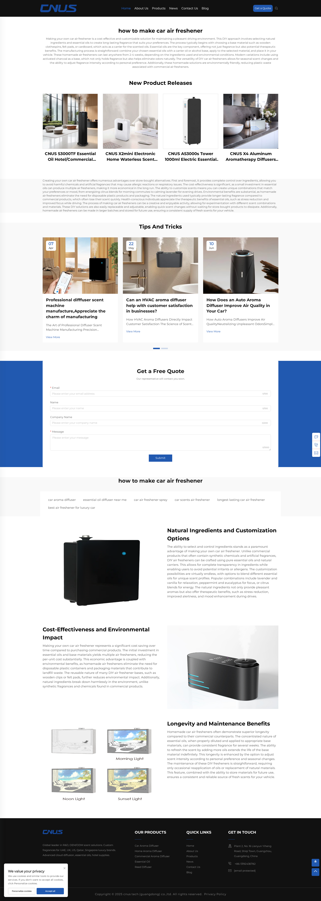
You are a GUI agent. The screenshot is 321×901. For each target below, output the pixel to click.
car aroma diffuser (62, 500)
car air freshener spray (150, 500)
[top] (315, 872)
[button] (156, 348)
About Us (141, 8)
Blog (205, 8)
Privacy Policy (215, 894)
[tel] (316, 445)
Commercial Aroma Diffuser (152, 856)
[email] (316, 453)
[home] (58, 8)
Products (159, 8)
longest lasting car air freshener (241, 500)
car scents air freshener (192, 500)
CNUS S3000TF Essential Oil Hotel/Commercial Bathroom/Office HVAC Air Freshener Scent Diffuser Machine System (70, 156)
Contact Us (189, 8)
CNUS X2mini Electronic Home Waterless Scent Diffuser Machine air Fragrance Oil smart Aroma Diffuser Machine (130, 156)
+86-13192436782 (245, 863)
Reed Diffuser (143, 867)
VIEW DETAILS (70, 121)
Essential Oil (142, 861)
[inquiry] (316, 437)
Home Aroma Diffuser (148, 851)
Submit (160, 458)
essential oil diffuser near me (105, 500)
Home (126, 8)
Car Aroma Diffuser (147, 845)
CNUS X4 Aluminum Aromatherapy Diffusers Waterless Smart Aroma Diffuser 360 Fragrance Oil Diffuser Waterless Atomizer (251, 156)
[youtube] (315, 863)
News (173, 8)
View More (53, 337)
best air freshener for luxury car (71, 508)
